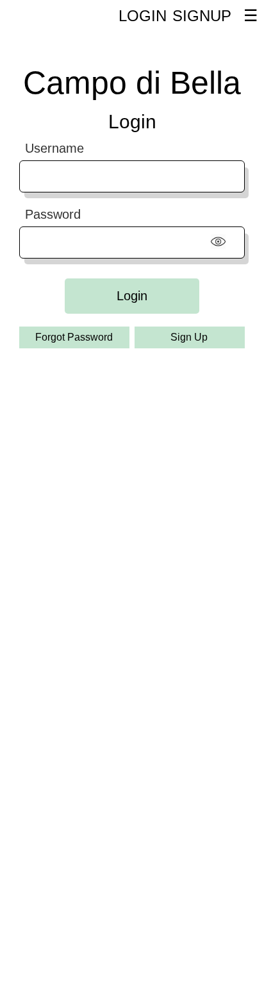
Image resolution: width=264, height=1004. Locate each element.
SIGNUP (201, 15)
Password (53, 214)
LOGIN (143, 15)
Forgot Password (74, 337)
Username (54, 148)
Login (132, 296)
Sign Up (189, 337)
